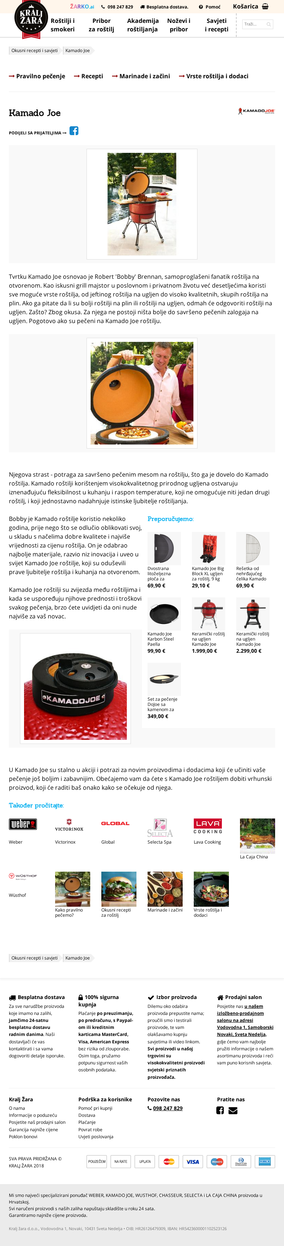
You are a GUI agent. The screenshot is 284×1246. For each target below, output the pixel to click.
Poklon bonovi (23, 1136)
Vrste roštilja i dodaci (216, 76)
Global (108, 842)
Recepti (91, 76)
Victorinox (65, 842)
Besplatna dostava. (167, 7)
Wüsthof (17, 895)
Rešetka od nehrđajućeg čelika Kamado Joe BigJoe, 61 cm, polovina (251, 578)
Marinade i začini (144, 76)
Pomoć (212, 7)
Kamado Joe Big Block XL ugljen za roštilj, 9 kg (208, 573)
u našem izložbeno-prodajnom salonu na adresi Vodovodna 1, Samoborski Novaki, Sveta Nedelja (245, 1020)
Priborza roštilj (101, 25)
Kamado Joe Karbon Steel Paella (161, 639)
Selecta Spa (160, 842)
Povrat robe (90, 1129)
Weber (16, 842)
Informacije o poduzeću (33, 1115)
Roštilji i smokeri (63, 25)
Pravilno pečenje (40, 76)
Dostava (86, 1115)
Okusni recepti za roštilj (116, 912)
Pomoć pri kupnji (95, 1108)
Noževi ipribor (178, 25)
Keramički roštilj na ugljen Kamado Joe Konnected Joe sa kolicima (252, 644)
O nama (17, 1108)
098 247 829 (119, 7)
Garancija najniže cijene (33, 1129)
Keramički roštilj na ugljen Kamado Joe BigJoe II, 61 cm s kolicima (208, 644)
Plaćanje (87, 1122)
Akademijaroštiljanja (143, 25)
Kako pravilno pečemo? (69, 912)
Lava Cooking (207, 842)
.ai (82, 6)
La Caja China (254, 857)
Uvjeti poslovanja (96, 1136)
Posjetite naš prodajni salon (37, 1122)
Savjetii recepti (217, 25)
